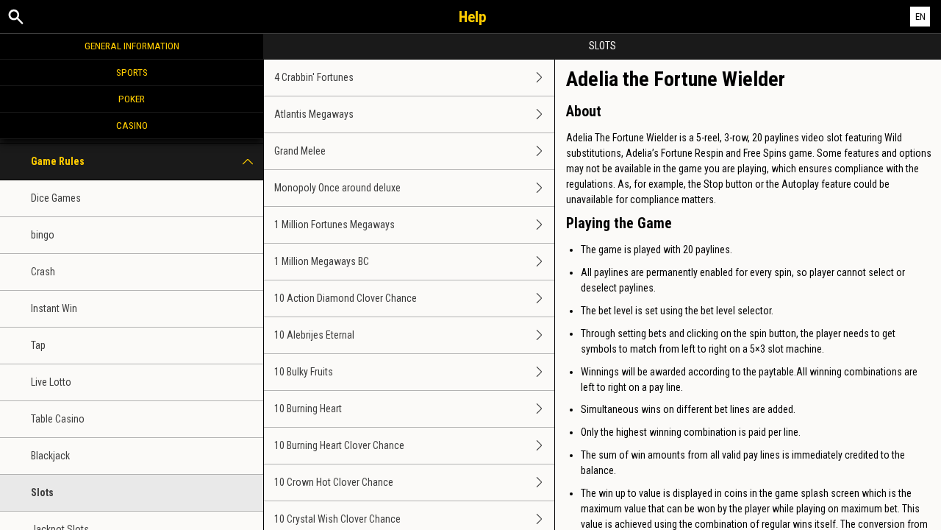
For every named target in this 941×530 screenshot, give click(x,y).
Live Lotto (51, 382)
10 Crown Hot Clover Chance (333, 482)
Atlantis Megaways (314, 114)
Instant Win (54, 308)
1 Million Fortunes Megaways (334, 224)
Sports (132, 72)
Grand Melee (300, 151)
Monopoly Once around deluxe (337, 188)
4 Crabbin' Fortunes (314, 77)
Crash (43, 272)
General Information (132, 46)
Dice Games (56, 198)
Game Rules (58, 161)
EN (920, 16)
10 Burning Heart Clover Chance (339, 445)
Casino (132, 125)
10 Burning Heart (308, 408)
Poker (131, 99)
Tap (38, 345)
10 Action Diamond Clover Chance (345, 298)
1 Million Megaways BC (321, 261)
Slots (42, 492)
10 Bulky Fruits (303, 372)
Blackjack (50, 456)
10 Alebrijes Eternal (314, 335)
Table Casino (58, 419)
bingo (42, 235)
